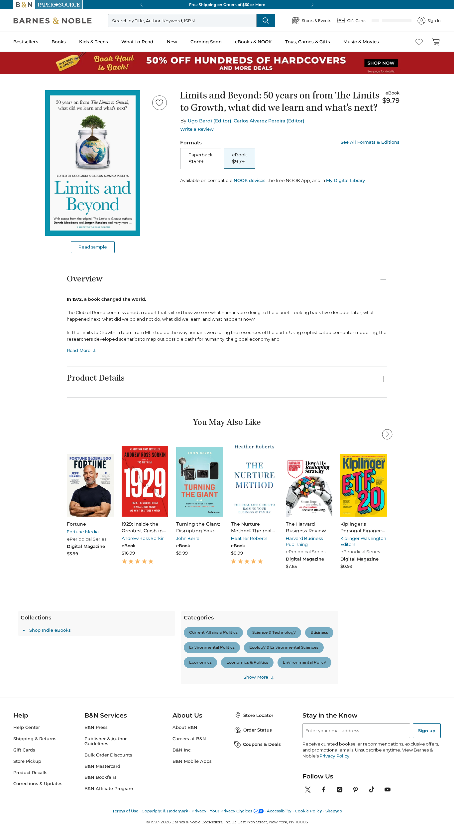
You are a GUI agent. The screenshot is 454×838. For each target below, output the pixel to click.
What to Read (137, 41)
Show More (256, 677)
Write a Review (197, 129)
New (172, 41)
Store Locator (258, 715)
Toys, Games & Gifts (307, 41)
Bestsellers (25, 41)
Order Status (257, 730)
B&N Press (96, 727)
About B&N (184, 727)
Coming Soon (206, 41)
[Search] (266, 20)
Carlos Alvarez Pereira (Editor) (269, 121)
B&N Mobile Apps (192, 761)
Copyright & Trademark (165, 810)
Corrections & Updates (37, 783)
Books (59, 41)
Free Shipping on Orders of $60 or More (227, 4)
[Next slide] (387, 475)
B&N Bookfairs (100, 777)
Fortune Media (83, 531)
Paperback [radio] (200, 158)
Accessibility (279, 810)
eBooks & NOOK (253, 41)
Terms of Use (125, 810)
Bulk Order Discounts (108, 755)
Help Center (26, 727)
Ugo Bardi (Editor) (209, 121)
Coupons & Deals (262, 744)
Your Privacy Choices (231, 810)
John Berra (187, 538)
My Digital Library (345, 180)
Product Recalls (30, 772)
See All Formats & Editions (370, 142)
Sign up (426, 730)
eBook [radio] (239, 158)
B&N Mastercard (102, 766)
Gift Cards (24, 750)
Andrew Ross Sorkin (143, 538)
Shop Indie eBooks (50, 630)
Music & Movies (361, 41)
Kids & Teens (93, 41)
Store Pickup (27, 761)
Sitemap (333, 810)
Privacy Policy (334, 755)
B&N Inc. (181, 750)
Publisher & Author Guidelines (105, 741)
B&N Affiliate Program (108, 788)
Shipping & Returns (35, 738)
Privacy (198, 810)
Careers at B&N (189, 738)
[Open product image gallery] (92, 163)
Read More (78, 350)
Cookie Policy (308, 810)
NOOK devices (250, 180)
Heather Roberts (249, 538)
